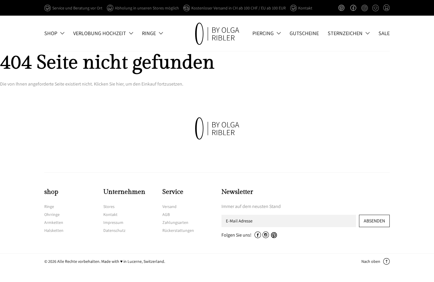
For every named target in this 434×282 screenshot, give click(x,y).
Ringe (49, 206)
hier (119, 84)
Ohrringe (52, 214)
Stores (109, 206)
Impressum (113, 222)
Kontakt (110, 214)
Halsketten (53, 230)
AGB (166, 214)
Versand (169, 206)
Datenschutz (114, 230)
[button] (386, 8)
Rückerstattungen (178, 230)
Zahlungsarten (175, 222)
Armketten (53, 222)
